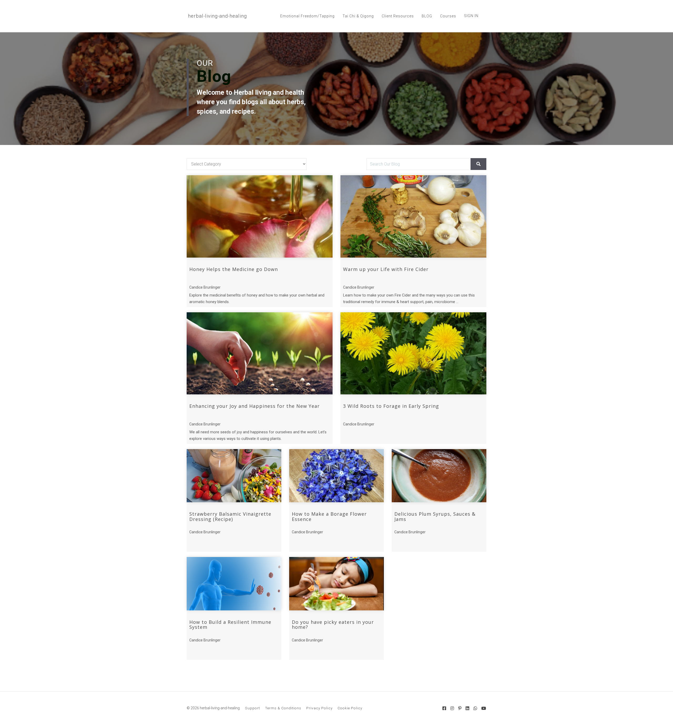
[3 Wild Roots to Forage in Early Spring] (413, 353)
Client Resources (398, 16)
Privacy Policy (319, 708)
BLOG (427, 16)
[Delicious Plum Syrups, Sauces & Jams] (439, 476)
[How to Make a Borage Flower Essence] (336, 476)
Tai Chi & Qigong (358, 16)
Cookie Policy (350, 708)
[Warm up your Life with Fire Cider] (413, 216)
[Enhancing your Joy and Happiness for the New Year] (260, 353)
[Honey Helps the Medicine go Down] (260, 216)
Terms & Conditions (283, 708)
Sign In (471, 16)
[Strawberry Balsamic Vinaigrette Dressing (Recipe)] (234, 476)
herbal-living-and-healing (217, 16)
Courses (448, 16)
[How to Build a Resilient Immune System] (234, 583)
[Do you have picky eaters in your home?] (336, 583)
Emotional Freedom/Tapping (307, 16)
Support (252, 708)
